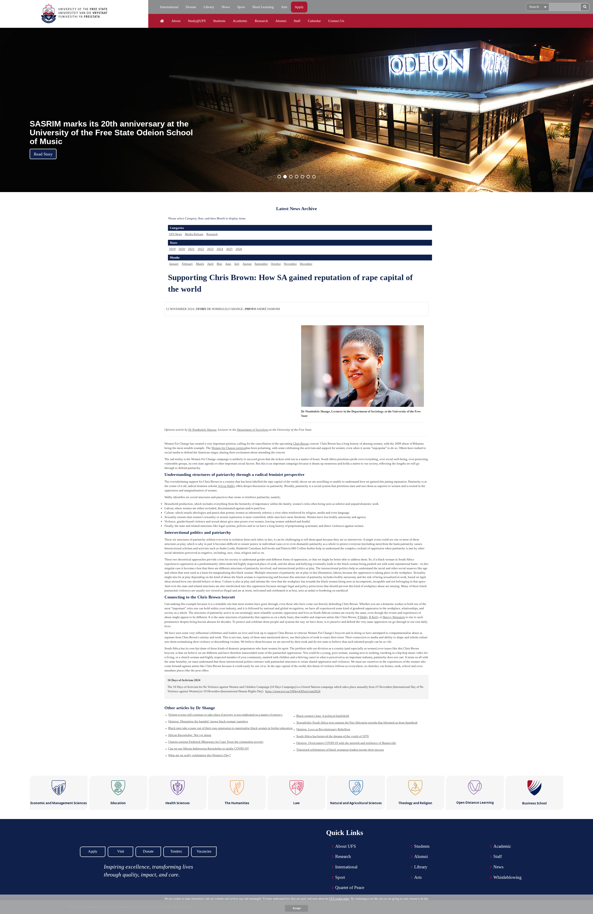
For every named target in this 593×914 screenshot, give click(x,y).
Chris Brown (301, 443)
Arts (284, 7)
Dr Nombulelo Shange (202, 429)
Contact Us (336, 21)
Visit (120, 851)
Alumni (280, 21)
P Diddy (363, 617)
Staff (297, 21)
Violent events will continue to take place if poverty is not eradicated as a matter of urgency (225, 714)
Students (219, 21)
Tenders (176, 851)
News (226, 7)
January (174, 264)
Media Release (194, 234)
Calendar (314, 21)
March (200, 264)
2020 (182, 249)
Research (261, 21)
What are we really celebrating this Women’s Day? (199, 755)
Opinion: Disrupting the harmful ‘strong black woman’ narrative (208, 721)
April (210, 264)
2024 (220, 249)
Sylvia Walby (226, 486)
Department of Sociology (252, 429)
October (276, 264)
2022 (201, 249)
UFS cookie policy (339, 898)
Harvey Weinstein (394, 617)
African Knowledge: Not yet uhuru (189, 735)
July (237, 264)
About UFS (345, 846)
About (175, 21)
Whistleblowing (507, 877)
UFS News (175, 234)
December (306, 264)
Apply (299, 7)
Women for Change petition (228, 448)
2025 (229, 249)
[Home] (162, 21)
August (247, 264)
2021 (191, 249)
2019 (172, 249)
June (228, 264)
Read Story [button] (43, 154)
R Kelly (374, 617)
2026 (239, 249)
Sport (241, 7)
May (219, 264)
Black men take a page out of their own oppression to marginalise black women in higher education (230, 728)
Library (209, 7)
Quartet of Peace (349, 887)
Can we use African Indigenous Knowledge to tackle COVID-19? (208, 748)
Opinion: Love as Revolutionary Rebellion (323, 729)
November (290, 264)
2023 (210, 249)
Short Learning (263, 7)
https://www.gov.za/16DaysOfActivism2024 (292, 691)
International (169, 7)
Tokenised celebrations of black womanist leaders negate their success (340, 749)
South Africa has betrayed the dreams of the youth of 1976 (332, 736)
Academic (240, 21)
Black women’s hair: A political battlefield (322, 716)
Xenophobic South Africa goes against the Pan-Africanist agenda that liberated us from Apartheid (356, 722)
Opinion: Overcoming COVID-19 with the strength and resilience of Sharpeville (346, 743)
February (187, 264)
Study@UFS (197, 21)
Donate (191, 7)
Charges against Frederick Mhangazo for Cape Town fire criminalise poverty (216, 741)
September (261, 264)
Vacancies (204, 851)
